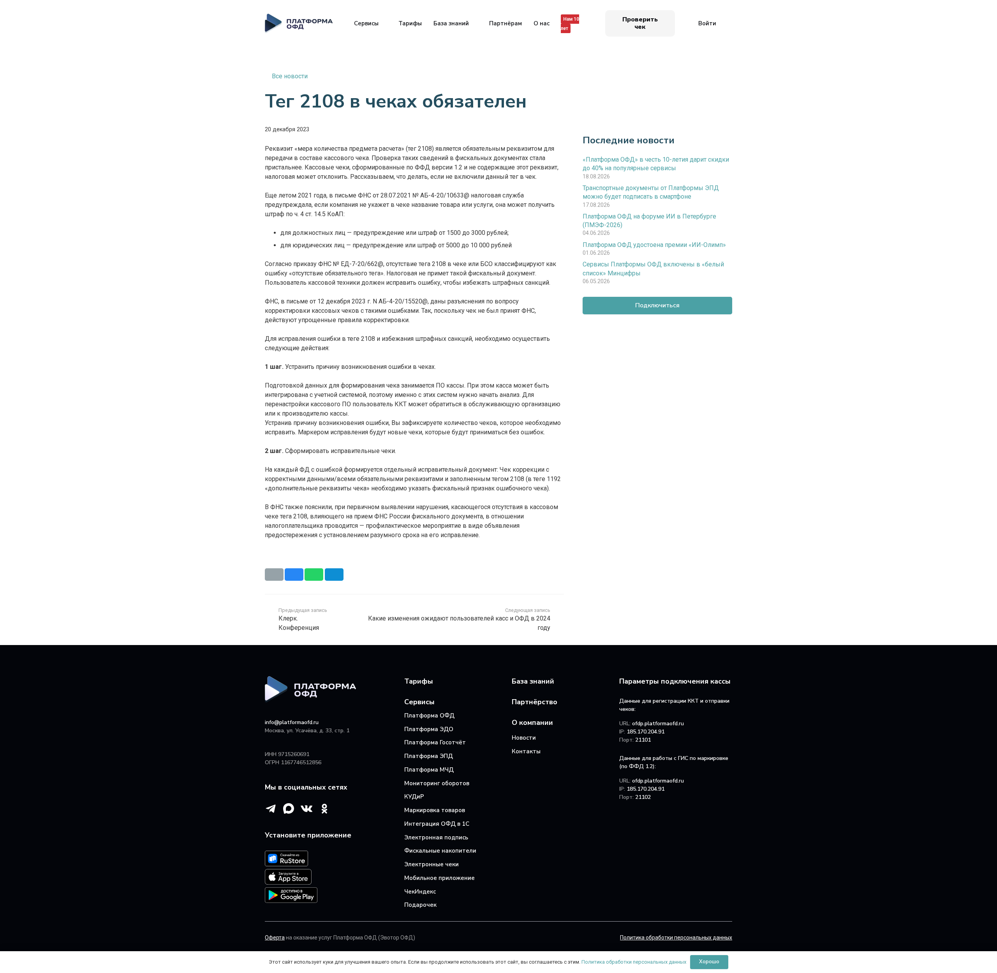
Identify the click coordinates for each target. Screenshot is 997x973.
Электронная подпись (436, 837)
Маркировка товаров (434, 810)
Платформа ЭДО (428, 729)
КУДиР (414, 796)
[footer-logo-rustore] (331, 860)
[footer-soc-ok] (324, 808)
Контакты (526, 751)
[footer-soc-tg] (271, 808)
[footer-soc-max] (288, 808)
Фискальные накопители (440, 851)
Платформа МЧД (429, 770)
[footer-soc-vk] (306, 808)
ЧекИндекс (420, 891)
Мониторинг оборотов (436, 783)
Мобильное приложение (439, 878)
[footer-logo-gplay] (331, 896)
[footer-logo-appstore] (331, 878)
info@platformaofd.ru (292, 722)
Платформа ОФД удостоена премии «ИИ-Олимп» (654, 244)
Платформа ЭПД (428, 756)
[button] (384, 23)
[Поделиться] (294, 574)
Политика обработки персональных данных (633, 962)
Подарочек (420, 905)
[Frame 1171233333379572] (299, 23)
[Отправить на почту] (274, 574)
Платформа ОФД (429, 715)
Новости (524, 738)
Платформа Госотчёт (435, 742)
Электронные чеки (431, 864)
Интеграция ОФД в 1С (436, 824)
